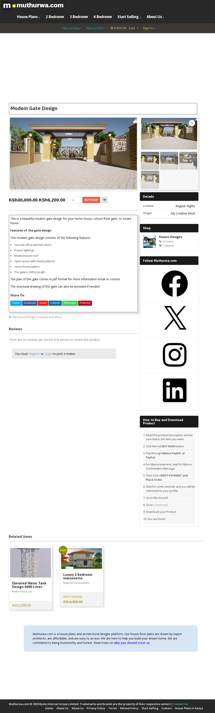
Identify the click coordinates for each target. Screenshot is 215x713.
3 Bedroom (79, 16)
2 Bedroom (55, 16)
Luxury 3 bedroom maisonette (77, 576)
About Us (154, 16)
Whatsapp (70, 303)
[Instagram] (174, 369)
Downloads (160, 505)
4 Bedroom (103, 16)
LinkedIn (55, 303)
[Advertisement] (107, 73)
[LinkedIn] (174, 405)
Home (49, 708)
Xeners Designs (170, 237)
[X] (174, 334)
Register (34, 354)
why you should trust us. (132, 643)
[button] (192, 123)
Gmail (42, 303)
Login (48, 354)
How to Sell (95, 28)
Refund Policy (129, 708)
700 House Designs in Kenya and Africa (37, 317)
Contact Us (180, 704)
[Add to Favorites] (105, 200)
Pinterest (85, 303)
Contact (166, 708)
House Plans (27, 16)
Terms (112, 708)
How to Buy (71, 28)
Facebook (30, 303)
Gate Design (126, 317)
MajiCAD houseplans (76, 583)
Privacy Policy (96, 708)
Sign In (148, 28)
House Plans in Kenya (189, 708)
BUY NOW (91, 200)
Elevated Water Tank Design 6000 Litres (29, 585)
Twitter (16, 303)
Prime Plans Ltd (22, 591)
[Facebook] (174, 298)
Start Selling (128, 16)
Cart (125, 28)
